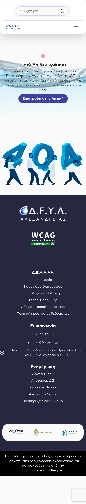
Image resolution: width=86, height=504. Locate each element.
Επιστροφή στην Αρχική (43, 98)
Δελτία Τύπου (43, 374)
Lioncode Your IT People (43, 470)
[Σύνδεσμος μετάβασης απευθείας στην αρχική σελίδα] (13, 26)
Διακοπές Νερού (43, 387)
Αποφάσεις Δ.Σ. (43, 380)
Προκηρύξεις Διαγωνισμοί (43, 401)
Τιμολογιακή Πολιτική (43, 293)
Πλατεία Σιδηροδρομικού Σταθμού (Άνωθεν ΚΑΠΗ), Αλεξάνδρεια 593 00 (45, 352)
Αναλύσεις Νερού (43, 394)
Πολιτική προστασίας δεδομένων (43, 313)
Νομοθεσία (43, 280)
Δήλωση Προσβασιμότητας (43, 307)
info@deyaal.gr (46, 342)
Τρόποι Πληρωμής (43, 300)
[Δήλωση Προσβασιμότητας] (43, 239)
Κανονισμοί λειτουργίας (43, 286)
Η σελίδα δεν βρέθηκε (43, 65)
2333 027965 (45, 334)
